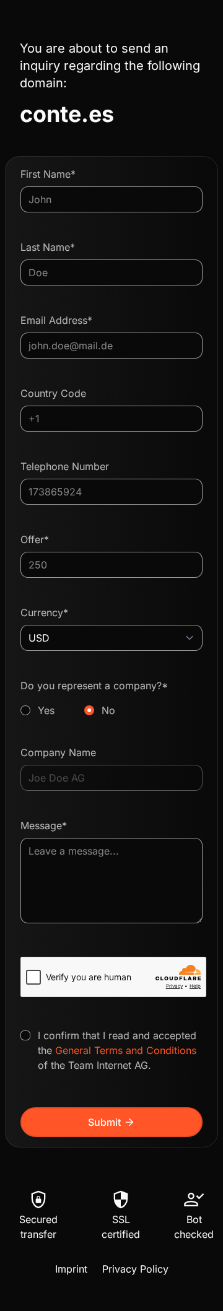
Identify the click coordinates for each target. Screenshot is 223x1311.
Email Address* (56, 320)
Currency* (44, 612)
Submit (112, 1122)
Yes (46, 710)
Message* (43, 825)
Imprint (71, 1269)
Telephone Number (64, 466)
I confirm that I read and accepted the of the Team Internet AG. (117, 1050)
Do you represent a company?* (94, 697)
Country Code (53, 393)
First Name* (48, 174)
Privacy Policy (135, 1269)
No (108, 710)
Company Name (58, 752)
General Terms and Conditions (125, 1050)
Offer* (34, 539)
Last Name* (47, 247)
